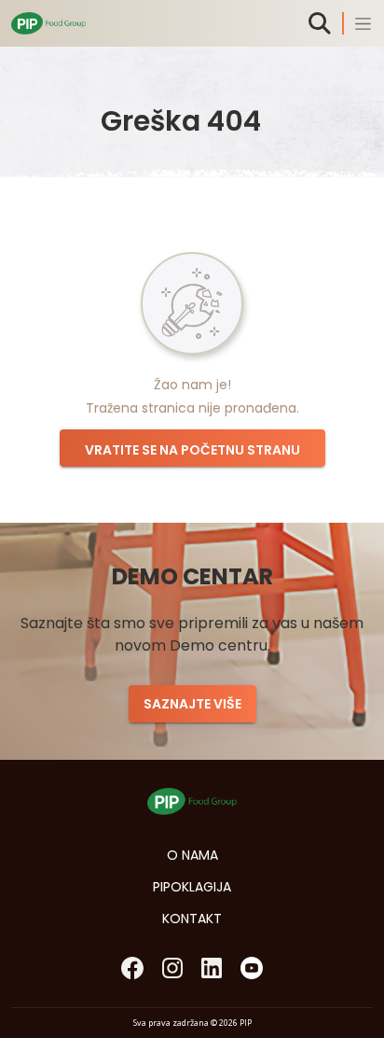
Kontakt (192, 918)
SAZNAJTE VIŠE (192, 703)
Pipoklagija (192, 886)
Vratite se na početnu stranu (192, 450)
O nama (192, 855)
